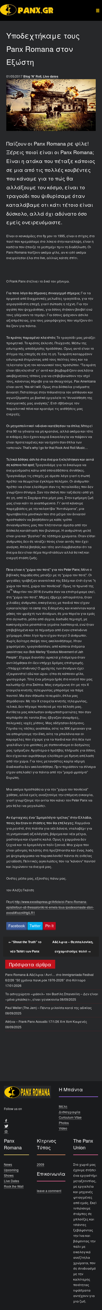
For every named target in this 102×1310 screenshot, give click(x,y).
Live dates (50, 76)
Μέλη (63, 1106)
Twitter (35, 925)
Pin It (49, 925)
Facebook (16, 925)
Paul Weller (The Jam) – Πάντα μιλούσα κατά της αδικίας (48, 1007)
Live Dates (11, 1181)
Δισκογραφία (69, 1112)
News (8, 1164)
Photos (64, 1122)
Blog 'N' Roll (32, 76)
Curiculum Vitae (70, 1117)
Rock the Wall (14, 1186)
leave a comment (49, 1190)
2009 (40, 1164)
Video (63, 1128)
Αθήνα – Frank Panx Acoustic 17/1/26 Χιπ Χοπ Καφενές (46, 1021)
